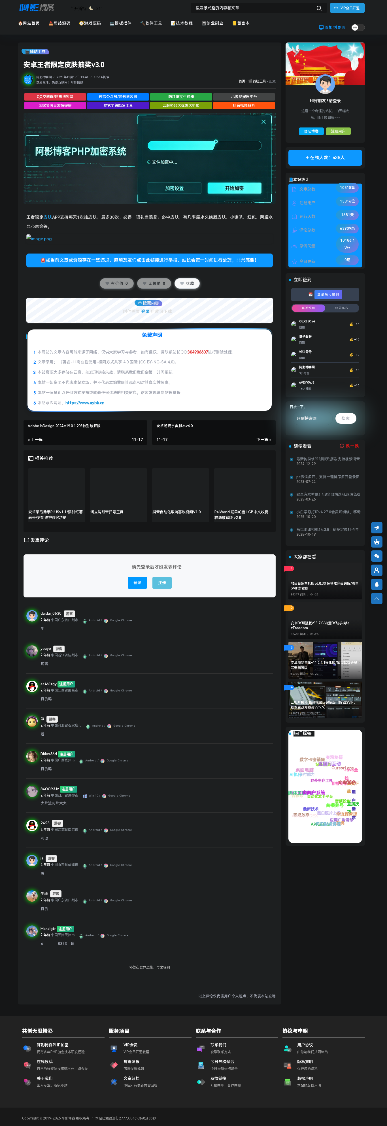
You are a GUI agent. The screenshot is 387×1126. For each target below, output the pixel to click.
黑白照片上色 (316, 806)
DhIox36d (49, 754)
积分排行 (342, 308)
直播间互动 (330, 776)
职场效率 (302, 816)
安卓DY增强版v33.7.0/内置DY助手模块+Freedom (320, 625)
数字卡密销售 (344, 795)
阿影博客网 (44, 77)
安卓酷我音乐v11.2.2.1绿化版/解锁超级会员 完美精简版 (324, 665)
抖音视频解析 (244, 105)
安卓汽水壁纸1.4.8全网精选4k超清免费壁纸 (328, 494)
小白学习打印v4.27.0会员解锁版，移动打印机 (328, 512)
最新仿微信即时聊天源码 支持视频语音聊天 (328, 459)
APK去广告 (294, 803)
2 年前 (45, 620)
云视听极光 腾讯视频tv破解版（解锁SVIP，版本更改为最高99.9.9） (324, 705)
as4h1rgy (49, 684)
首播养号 (303, 773)
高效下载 (345, 764)
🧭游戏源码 (90, 23)
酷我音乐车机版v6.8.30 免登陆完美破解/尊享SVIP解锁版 (325, 586)
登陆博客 (311, 131)
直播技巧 (323, 765)
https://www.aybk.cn (84, 403)
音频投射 (335, 787)
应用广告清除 (302, 782)
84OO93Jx (50, 789)
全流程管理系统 (302, 766)
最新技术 (316, 823)
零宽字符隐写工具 (118, 105)
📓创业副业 (212, 23)
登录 (145, 311)
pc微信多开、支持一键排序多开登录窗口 (328, 477)
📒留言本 (241, 23)
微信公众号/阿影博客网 (118, 97)
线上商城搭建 (331, 825)
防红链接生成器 (181, 97)
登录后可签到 (328, 294)
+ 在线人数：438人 (325, 157)
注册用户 (338, 131)
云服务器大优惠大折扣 (181, 105)
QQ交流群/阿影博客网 (55, 97)
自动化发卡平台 (340, 818)
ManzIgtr (48, 929)
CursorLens (357, 777)
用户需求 (322, 756)
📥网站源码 (59, 23)
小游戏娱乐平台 (244, 97)
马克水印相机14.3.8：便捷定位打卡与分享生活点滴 (327, 529)
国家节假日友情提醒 (55, 105)
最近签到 (308, 308)
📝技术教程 (182, 23)
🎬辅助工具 (35, 51)
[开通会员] (376, 542)
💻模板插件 (121, 23)
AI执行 (333, 810)
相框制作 (351, 794)
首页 (242, 81)
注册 (162, 582)
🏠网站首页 (29, 23)
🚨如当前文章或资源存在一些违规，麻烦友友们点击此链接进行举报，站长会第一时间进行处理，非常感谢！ (149, 260)
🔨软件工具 (151, 23)
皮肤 (47, 217)
